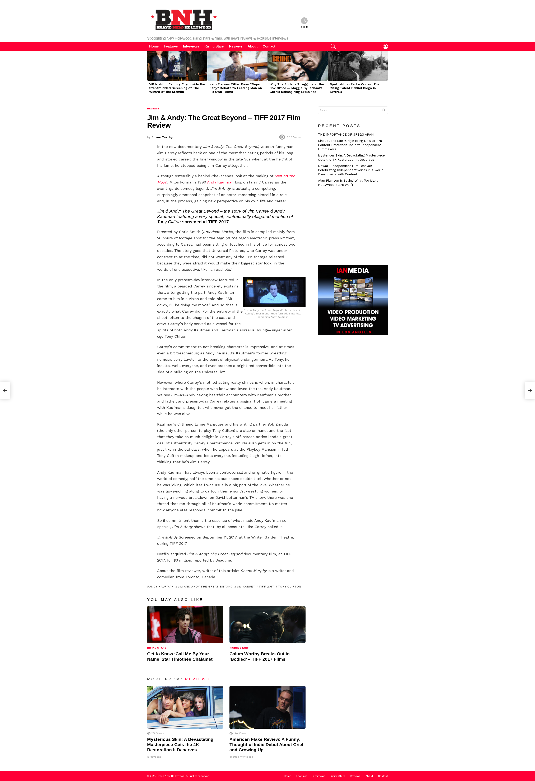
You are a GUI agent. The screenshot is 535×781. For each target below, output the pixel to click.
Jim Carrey (245, 586)
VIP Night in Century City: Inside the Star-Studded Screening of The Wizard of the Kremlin (177, 88)
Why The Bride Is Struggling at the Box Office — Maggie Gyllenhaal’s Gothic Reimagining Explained (297, 88)
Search (384, 111)
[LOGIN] (385, 46)
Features (171, 46)
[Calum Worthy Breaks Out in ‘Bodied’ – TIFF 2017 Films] (267, 624)
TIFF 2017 (266, 586)
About (252, 46)
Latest (304, 27)
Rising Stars (214, 46)
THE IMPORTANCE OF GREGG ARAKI (346, 134)
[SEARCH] (333, 46)
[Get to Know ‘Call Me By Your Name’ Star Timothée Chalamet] (185, 624)
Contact (269, 46)
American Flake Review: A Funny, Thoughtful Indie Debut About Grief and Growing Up (266, 744)
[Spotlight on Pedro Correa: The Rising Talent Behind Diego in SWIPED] (358, 66)
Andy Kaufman (220, 182)
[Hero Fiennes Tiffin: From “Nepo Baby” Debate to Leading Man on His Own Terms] (237, 66)
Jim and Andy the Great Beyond (205, 586)
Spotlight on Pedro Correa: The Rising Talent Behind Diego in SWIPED (355, 88)
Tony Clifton (289, 586)
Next (386, 75)
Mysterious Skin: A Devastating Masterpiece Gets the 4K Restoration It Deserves (180, 744)
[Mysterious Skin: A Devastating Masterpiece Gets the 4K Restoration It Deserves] (185, 707)
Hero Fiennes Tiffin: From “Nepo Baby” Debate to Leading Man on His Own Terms (235, 88)
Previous (149, 75)
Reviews (235, 46)
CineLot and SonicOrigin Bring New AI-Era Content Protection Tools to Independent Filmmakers (350, 145)
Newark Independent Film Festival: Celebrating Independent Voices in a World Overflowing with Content (350, 170)
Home (154, 46)
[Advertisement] (354, 225)
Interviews (191, 46)
